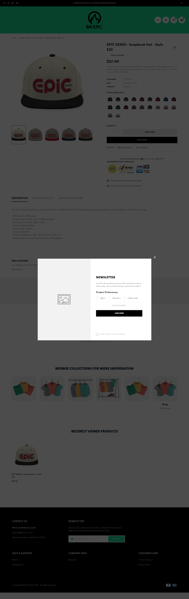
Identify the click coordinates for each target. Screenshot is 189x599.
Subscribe (119, 313)
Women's (116, 298)
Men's (103, 298)
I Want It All (132, 298)
